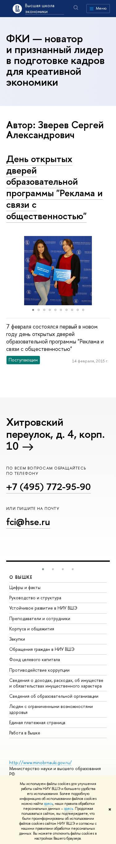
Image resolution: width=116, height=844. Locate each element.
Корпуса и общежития (31, 629)
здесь (48, 803)
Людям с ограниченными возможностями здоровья (51, 709)
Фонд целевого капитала (34, 659)
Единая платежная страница (37, 722)
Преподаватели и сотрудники (39, 618)
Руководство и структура (35, 598)
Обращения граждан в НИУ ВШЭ (42, 649)
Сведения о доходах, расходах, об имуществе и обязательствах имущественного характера (56, 683)
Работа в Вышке (24, 733)
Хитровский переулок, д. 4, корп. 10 (55, 434)
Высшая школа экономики (39, 8)
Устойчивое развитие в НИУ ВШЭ (43, 608)
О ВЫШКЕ (21, 577)
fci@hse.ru (28, 521)
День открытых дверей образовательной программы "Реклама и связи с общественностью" (54, 187)
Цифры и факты (25, 587)
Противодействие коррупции (39, 670)
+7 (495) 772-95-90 (48, 486)
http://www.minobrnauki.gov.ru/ (40, 762)
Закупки (17, 639)
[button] (12, 270)
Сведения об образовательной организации (53, 696)
